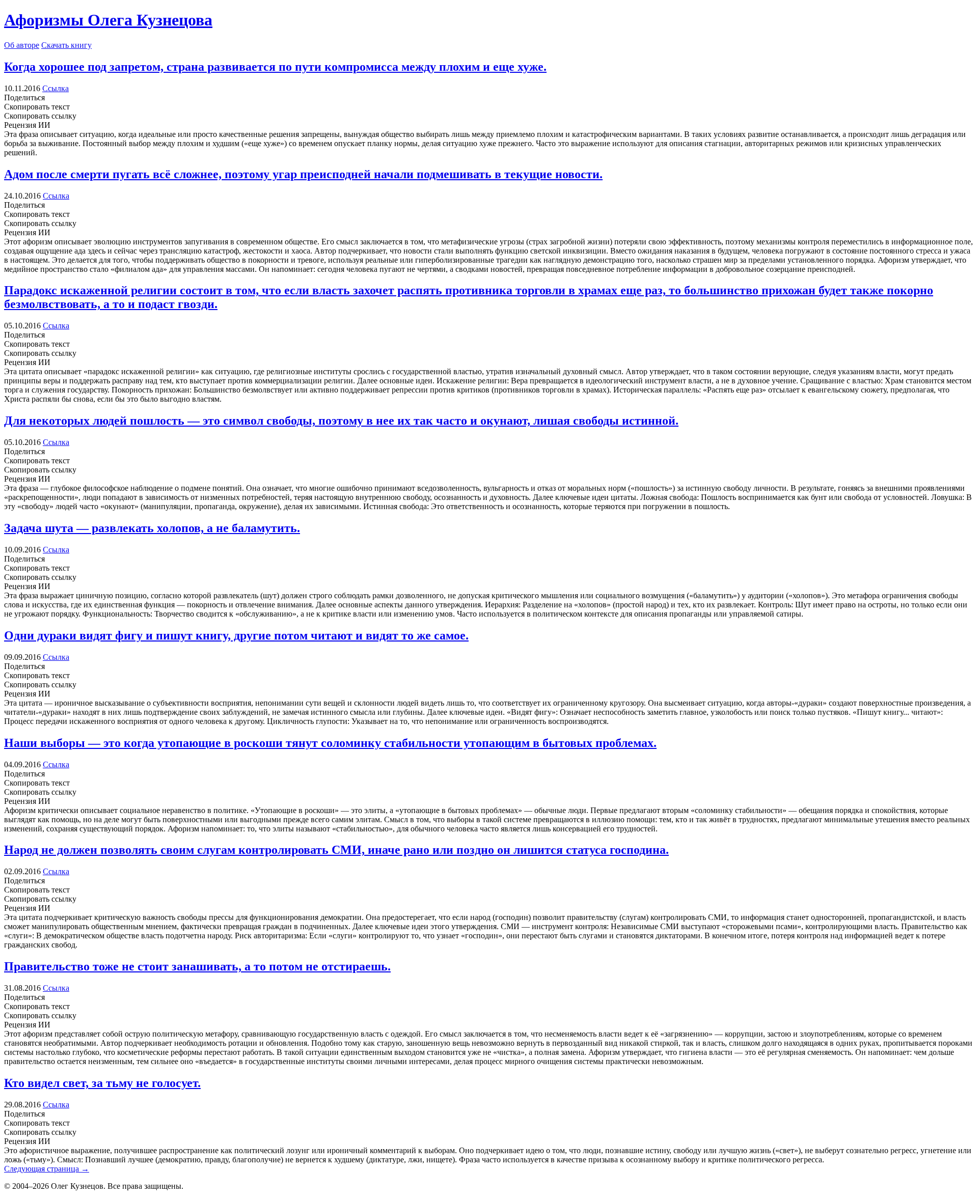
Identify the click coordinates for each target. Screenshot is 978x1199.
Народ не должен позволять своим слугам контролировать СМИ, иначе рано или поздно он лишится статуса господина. (336, 849)
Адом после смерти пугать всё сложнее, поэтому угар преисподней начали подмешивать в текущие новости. (303, 174)
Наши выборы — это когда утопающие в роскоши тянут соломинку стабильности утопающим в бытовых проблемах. (330, 742)
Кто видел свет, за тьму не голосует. (102, 1083)
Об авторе (21, 45)
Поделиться (40, 106)
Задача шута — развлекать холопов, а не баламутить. (152, 528)
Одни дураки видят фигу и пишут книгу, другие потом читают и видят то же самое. (236, 635)
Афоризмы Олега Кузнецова (108, 20)
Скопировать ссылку (40, 115)
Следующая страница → (46, 1168)
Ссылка (55, 88)
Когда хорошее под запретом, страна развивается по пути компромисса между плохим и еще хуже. (275, 66)
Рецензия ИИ (27, 125)
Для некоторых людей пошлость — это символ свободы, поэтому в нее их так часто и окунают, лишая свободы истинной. (341, 420)
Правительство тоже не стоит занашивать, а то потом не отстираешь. (197, 966)
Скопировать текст (37, 106)
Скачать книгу (66, 45)
